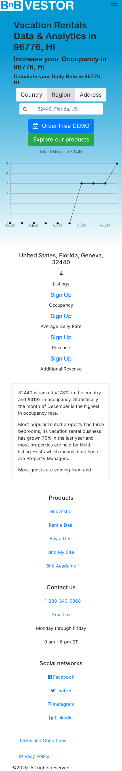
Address (91, 94)
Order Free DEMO (64, 125)
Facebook (63, 677)
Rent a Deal (61, 525)
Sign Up (61, 294)
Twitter (63, 690)
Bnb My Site (61, 552)
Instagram (63, 704)
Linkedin (63, 718)
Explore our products (61, 139)
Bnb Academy (61, 566)
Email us (61, 614)
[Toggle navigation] (114, 5)
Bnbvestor (61, 511)
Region (61, 94)
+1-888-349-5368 (61, 601)
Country (31, 94)
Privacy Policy (34, 756)
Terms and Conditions (42, 740)
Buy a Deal (61, 538)
